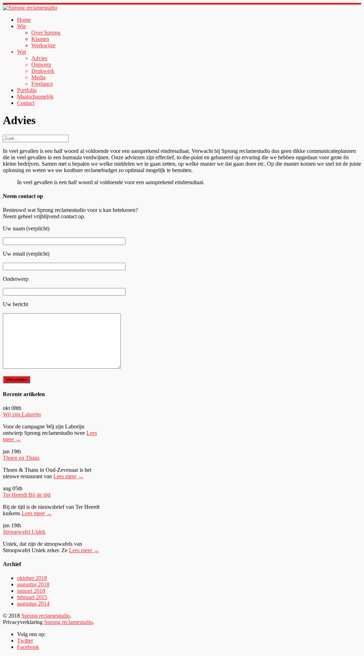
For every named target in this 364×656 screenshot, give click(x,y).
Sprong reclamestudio (45, 616)
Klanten (40, 39)
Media (38, 77)
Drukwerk (42, 71)
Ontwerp (41, 65)
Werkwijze (43, 45)
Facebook (28, 647)
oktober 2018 (32, 578)
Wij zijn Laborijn (22, 414)
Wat (21, 52)
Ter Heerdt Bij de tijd (26, 495)
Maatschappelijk (35, 97)
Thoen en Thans (21, 458)
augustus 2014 (33, 604)
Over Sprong (45, 33)
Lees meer (68, 476)
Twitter (25, 641)
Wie (21, 26)
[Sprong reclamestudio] (30, 8)
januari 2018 (31, 591)
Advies (39, 58)
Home (24, 20)
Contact (25, 103)
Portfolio (27, 90)
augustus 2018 (33, 584)
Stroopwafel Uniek (24, 532)
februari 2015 (32, 597)
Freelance (42, 84)
